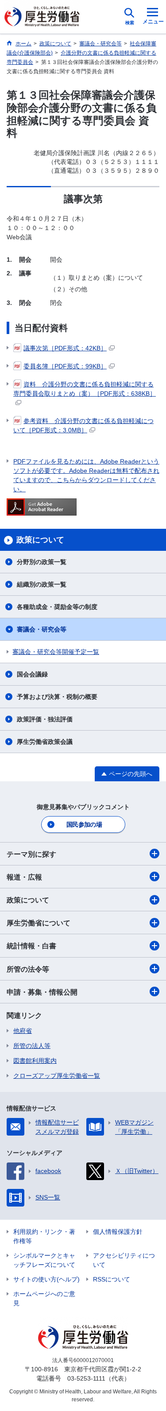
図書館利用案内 (35, 1060)
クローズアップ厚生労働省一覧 (56, 1075)
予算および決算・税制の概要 (57, 696)
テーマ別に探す (31, 854)
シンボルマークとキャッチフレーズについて (44, 1260)
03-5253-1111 (86, 1378)
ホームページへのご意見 (44, 1298)
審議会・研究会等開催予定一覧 (55, 651)
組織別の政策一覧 (41, 584)
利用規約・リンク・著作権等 (44, 1236)
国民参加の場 (84, 824)
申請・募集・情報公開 (42, 992)
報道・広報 (24, 877)
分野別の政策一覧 (41, 561)
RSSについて (111, 1279)
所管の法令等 (28, 969)
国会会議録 (32, 674)
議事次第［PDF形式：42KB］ (65, 348)
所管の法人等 (31, 1045)
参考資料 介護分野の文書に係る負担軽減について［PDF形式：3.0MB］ (83, 425)
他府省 (22, 1030)
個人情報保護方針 (118, 1231)
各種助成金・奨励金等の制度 (57, 606)
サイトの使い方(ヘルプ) (46, 1279)
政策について (28, 900)
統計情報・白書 (31, 946)
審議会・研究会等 (41, 629)
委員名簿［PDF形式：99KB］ (65, 366)
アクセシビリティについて (124, 1260)
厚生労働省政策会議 (45, 741)
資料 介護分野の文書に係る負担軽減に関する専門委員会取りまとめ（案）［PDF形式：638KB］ (84, 389)
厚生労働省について (38, 923)
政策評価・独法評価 (45, 719)
